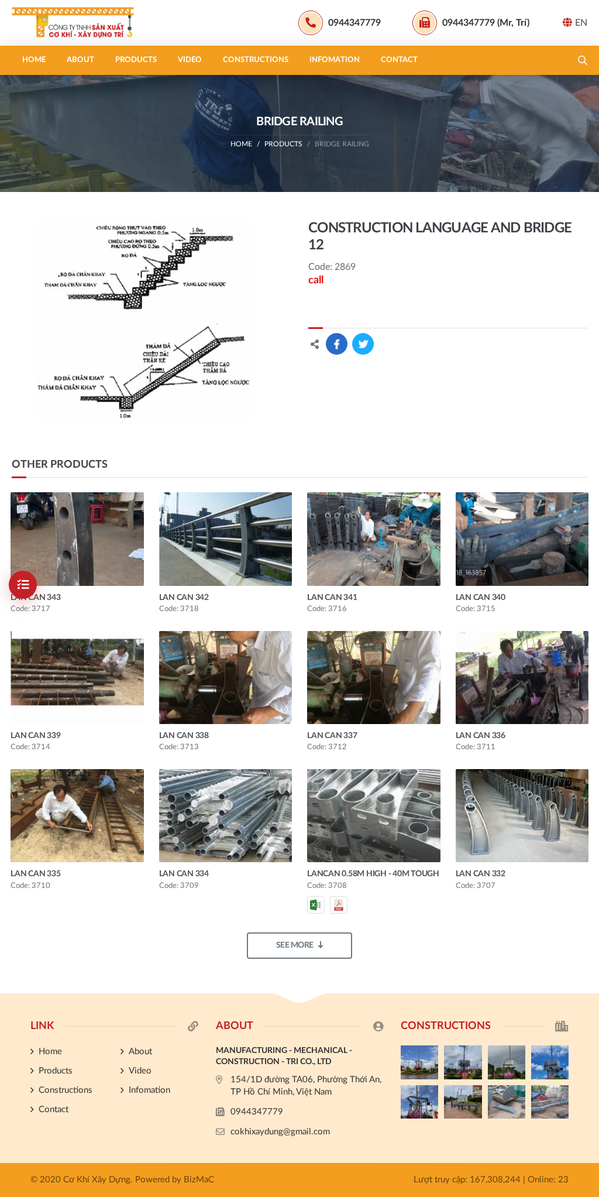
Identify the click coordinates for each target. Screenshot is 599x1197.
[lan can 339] (77, 677)
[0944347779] (584, 810)
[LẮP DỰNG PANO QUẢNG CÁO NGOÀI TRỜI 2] (550, 1062)
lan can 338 (184, 736)
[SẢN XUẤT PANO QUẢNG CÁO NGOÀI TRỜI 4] (462, 1062)
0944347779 (256, 1111)
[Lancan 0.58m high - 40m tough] (373, 815)
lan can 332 (480, 874)
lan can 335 (35, 874)
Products (136, 60)
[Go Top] (584, 870)
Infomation (334, 60)
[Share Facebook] (336, 344)
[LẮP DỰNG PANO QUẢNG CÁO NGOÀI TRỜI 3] (506, 1062)
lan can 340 (480, 598)
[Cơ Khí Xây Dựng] (85, 23)
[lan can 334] (225, 815)
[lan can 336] (522, 677)
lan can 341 (332, 598)
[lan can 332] (522, 815)
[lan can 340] (522, 538)
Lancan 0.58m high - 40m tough (373, 874)
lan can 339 (35, 736)
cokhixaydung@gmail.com (280, 1131)
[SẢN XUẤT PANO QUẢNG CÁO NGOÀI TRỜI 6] (550, 1102)
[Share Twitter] (363, 344)
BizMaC (199, 1179)
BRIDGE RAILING (342, 144)
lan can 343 (35, 598)
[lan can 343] (77, 538)
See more (295, 945)
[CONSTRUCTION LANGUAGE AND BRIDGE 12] (144, 319)
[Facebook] (584, 830)
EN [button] (581, 23)
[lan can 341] (373, 538)
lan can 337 (332, 736)
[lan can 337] (373, 677)
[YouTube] (584, 850)
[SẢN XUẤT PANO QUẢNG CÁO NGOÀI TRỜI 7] (506, 1102)
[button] (582, 60)
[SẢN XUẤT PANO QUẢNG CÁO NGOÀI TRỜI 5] (419, 1062)
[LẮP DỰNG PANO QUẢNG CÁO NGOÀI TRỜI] (462, 1102)
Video (190, 60)
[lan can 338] (225, 677)
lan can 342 (184, 598)
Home (34, 60)
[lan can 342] (225, 538)
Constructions (255, 60)
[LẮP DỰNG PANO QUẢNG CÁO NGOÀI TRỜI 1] (419, 1102)
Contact (399, 60)
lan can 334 (184, 874)
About (80, 60)
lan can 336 (480, 736)
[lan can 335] (77, 815)
